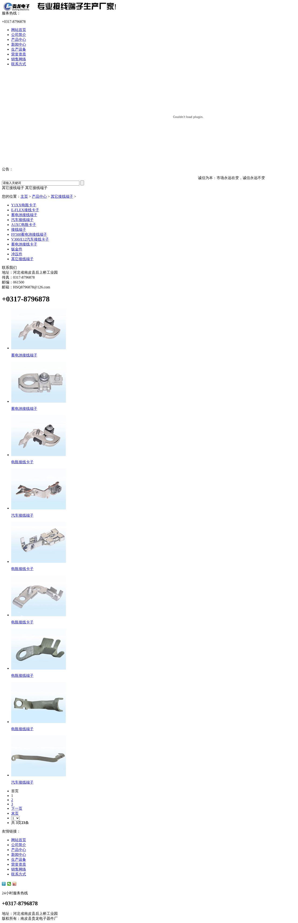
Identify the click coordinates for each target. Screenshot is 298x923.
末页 (15, 813)
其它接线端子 (62, 196)
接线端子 (18, 230)
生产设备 (18, 49)
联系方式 (18, 64)
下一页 (16, 808)
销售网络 (18, 59)
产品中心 (18, 39)
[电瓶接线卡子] (38, 455)
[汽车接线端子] (38, 508)
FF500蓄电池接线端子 (29, 234)
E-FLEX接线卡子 (25, 210)
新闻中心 (18, 44)
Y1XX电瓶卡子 (23, 205)
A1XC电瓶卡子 (23, 225)
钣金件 (16, 249)
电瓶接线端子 (22, 676)
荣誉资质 (18, 54)
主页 (24, 196)
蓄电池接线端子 (24, 215)
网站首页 (18, 30)
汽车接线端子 (22, 220)
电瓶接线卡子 (22, 462)
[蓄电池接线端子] (38, 348)
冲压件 (16, 254)
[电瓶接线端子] (38, 668)
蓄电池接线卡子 (24, 244)
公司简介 (18, 35)
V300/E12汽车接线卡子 (30, 239)
